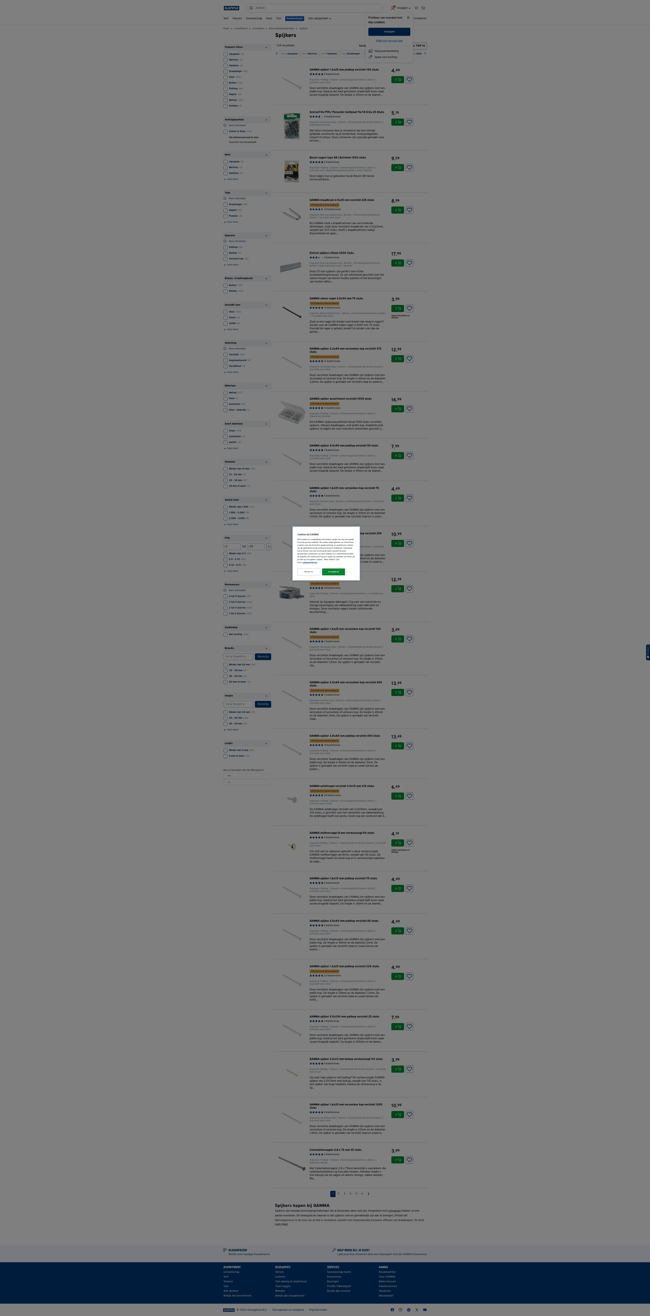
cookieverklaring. (309, 563)
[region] (326, 553)
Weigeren (308, 572)
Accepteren (333, 572)
